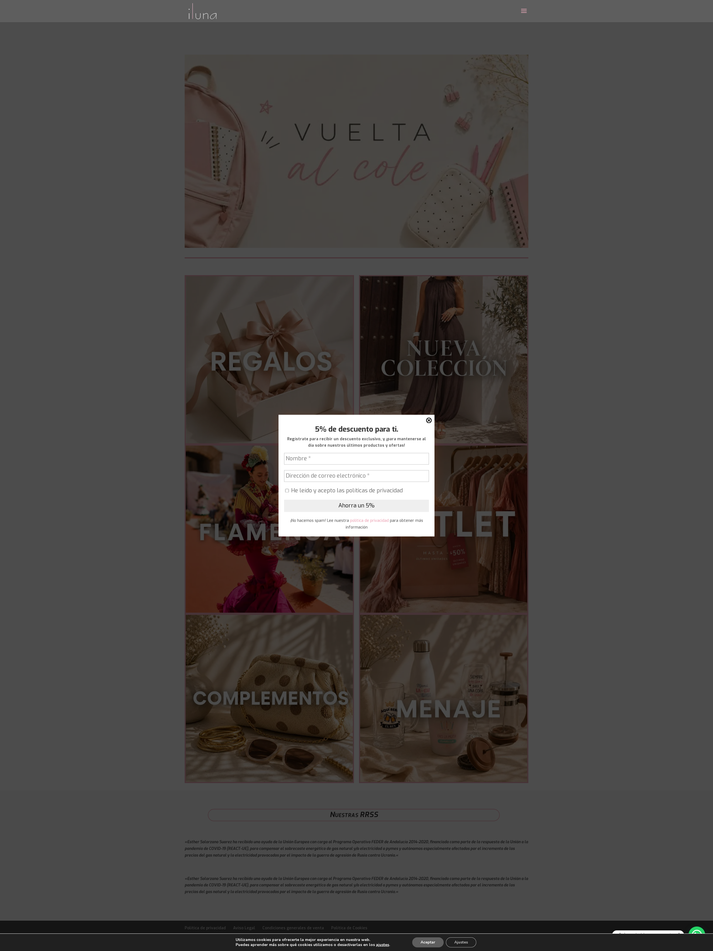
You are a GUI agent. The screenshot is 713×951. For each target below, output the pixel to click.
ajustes (382, 944)
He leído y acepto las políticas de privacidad (346, 491)
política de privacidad (369, 521)
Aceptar (428, 942)
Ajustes (461, 942)
